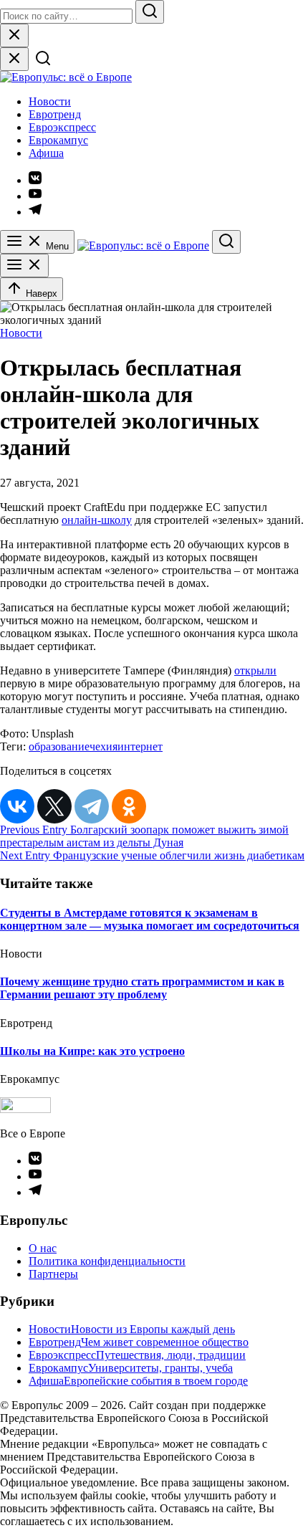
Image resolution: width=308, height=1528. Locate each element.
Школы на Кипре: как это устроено (92, 1051)
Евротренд (55, 114)
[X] (54, 806)
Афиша (46, 153)
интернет (140, 746)
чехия (103, 746)
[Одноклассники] (129, 806)
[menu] (24, 265)
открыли (255, 670)
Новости (50, 101)
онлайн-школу (97, 520)
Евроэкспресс (62, 127)
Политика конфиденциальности (107, 1261)
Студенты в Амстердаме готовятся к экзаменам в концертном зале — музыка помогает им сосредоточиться (149, 919)
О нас (43, 1248)
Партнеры (53, 1274)
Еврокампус (58, 140)
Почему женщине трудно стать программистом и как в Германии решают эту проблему (142, 988)
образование (59, 746)
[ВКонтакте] (17, 806)
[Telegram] (91, 806)
